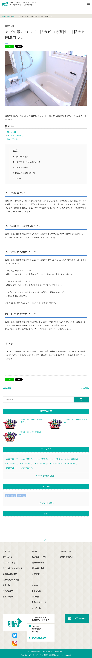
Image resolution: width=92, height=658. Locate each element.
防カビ (14, 16)
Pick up (9, 16)
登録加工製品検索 (10, 574)
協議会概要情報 (38, 563)
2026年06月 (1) (12, 459)
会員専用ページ (38, 574)
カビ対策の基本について (25, 167)
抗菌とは (6, 551)
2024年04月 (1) (57, 459)
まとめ (18, 178)
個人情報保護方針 (34, 651)
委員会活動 (36, 591)
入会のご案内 (8, 591)
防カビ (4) (21, 496)
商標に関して (59, 651)
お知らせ (35, 585)
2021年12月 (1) (12, 463)
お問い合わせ (80, 618)
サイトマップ (47, 651)
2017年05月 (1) (27, 468)
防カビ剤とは (12, 139)
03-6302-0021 (39, 638)
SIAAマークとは (67, 551)
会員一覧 (6, 585)
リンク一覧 (36, 608)
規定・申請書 (8, 597)
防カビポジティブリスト (13, 568)
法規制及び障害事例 (11, 580)
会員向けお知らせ (39, 602)
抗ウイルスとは (9, 563)
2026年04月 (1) (42, 459)
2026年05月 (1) (27, 459)
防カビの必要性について (25, 173)
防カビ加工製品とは (15, 135)
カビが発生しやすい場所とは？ (27, 162)
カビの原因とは (21, 157)
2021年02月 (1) (57, 463)
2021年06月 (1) (27, 463)
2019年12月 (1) (12, 468)
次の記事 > (85, 388)
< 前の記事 (7, 388)
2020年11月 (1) (72, 463)
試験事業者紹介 (66, 557)
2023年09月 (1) (72, 459)
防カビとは (11, 132)
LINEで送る (9, 46)
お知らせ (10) (10, 496)
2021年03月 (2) (42, 463)
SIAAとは (36, 551)
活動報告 (35, 597)
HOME (3, 16)
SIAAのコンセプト (39, 557)
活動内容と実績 (38, 568)
